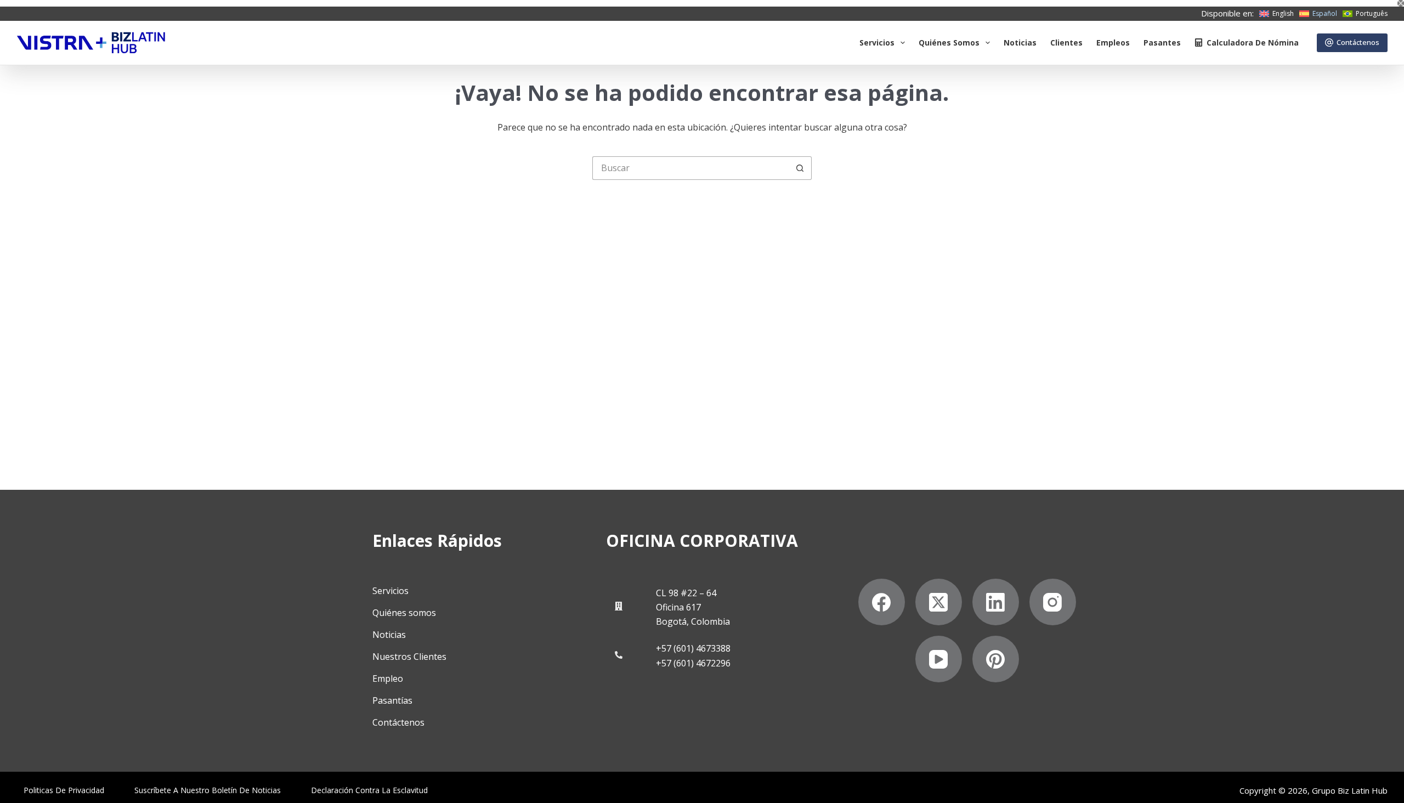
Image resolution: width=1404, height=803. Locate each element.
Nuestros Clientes (409, 657)
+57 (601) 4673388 (693, 648)
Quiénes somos (949, 42)
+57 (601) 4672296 (693, 663)
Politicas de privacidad (64, 790)
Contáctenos (1358, 42)
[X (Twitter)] (938, 602)
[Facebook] (881, 602)
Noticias (1020, 42)
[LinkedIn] (995, 602)
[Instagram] (1052, 602)
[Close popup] (1400, 3)
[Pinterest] (995, 659)
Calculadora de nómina (1253, 42)
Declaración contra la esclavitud (369, 790)
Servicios (877, 42)
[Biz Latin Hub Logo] (91, 43)
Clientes (1066, 42)
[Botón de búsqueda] (800, 168)
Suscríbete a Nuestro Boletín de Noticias (207, 790)
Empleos (1113, 42)
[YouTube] (938, 659)
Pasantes (1162, 42)
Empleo (387, 678)
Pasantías (392, 700)
